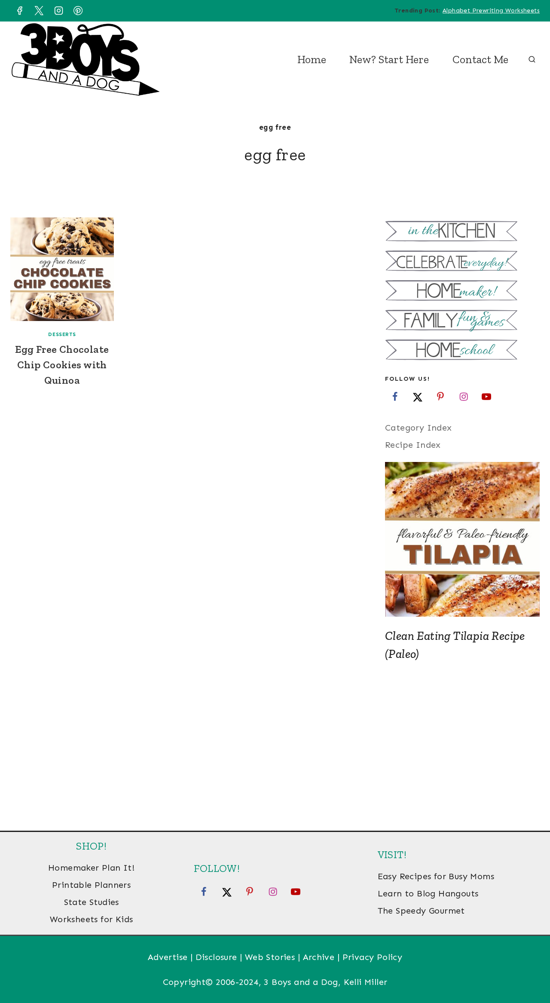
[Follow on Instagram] (464, 396)
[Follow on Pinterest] (440, 396)
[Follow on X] (418, 396)
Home (311, 59)
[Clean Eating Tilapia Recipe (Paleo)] (462, 539)
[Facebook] (19, 11)
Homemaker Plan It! (91, 867)
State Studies (91, 902)
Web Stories (270, 957)
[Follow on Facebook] (395, 396)
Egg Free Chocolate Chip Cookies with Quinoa (62, 364)
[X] (39, 11)
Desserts (62, 334)
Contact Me (480, 59)
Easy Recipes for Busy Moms (436, 876)
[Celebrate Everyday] (462, 262)
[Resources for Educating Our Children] (462, 351)
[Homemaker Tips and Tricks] (462, 291)
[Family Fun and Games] (462, 321)
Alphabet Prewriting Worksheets (491, 10)
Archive (319, 957)
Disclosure (216, 957)
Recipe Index (413, 445)
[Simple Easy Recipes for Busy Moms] (462, 232)
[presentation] (62, 269)
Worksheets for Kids (91, 919)
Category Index (418, 427)
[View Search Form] (532, 59)
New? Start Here (389, 59)
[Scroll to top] (528, 968)
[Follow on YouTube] (486, 396)
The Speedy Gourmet (421, 910)
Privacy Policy (372, 957)
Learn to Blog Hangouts (428, 893)
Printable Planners (91, 885)
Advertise (168, 957)
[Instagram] (58, 11)
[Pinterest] (78, 11)
